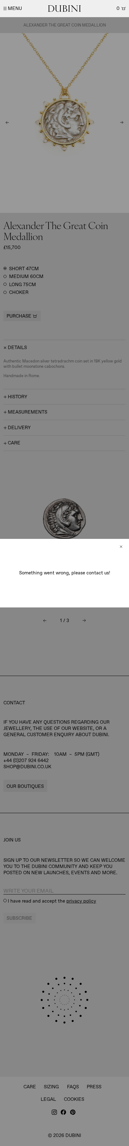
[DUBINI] (64, 8)
